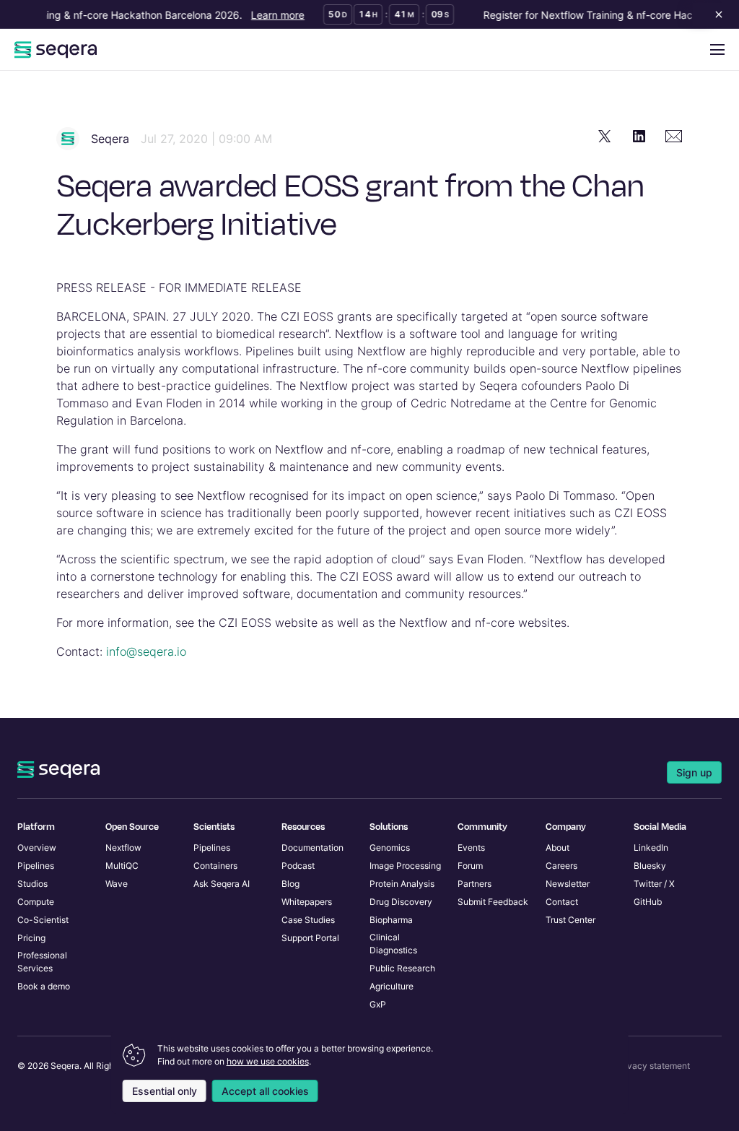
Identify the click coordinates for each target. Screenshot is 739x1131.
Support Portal (310, 937)
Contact (562, 901)
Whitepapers (306, 901)
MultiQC (122, 865)
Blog (290, 883)
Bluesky (650, 865)
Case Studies (308, 919)
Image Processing (405, 865)
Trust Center (570, 919)
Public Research (402, 968)
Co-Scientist (43, 919)
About (557, 847)
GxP (378, 1004)
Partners (474, 883)
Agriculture (392, 986)
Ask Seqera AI (221, 883)
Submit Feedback (493, 901)
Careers (561, 865)
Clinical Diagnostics (393, 944)
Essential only (164, 1091)
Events (471, 847)
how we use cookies (268, 1061)
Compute (35, 901)
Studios (32, 883)
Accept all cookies (265, 1091)
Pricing (31, 937)
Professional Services (42, 962)
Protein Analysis (402, 883)
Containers (215, 865)
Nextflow (123, 847)
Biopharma (391, 919)
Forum (470, 865)
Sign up (694, 772)
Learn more (272, 15)
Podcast (298, 865)
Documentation (312, 847)
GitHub (648, 901)
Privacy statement (653, 1065)
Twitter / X (654, 883)
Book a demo (43, 986)
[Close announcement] (716, 14)
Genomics (390, 847)
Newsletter (568, 883)
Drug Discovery (401, 901)
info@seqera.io (146, 651)
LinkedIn (651, 847)
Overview (36, 847)
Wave (116, 883)
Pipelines (35, 865)
